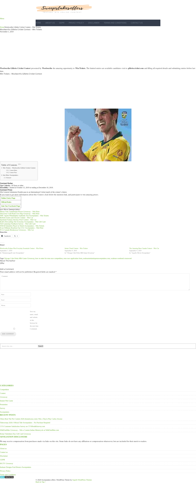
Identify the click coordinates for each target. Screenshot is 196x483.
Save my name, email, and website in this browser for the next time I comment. (34, 320)
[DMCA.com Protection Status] (7, 478)
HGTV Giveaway (6, 463)
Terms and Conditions (115, 23)
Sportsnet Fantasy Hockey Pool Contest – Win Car (18, 220)
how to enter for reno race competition (49, 258)
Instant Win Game (6, 401)
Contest (2, 393)
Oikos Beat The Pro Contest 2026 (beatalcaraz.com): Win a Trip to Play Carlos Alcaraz (31, 419)
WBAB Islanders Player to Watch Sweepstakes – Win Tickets (22, 226)
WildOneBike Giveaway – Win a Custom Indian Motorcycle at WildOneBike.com (29, 430)
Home (38, 23)
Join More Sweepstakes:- (11, 175)
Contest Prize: (13, 172)
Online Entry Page (8, 198)
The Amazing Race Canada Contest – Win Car (144, 248)
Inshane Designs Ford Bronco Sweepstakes (15, 467)
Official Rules (6, 202)
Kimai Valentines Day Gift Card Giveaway (15, 434)
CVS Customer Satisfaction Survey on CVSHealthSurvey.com (22, 426)
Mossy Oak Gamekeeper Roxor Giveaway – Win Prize (19, 212)
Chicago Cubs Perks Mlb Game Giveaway (19, 258)
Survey (2, 408)
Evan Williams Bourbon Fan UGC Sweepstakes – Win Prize (21, 228)
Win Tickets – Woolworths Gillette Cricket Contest (19, 168)
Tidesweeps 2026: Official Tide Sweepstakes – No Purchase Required (25, 423)
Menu (2, 18)
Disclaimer (93, 23)
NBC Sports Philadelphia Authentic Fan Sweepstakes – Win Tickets (24, 216)
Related (8, 178)
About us (50, 23)
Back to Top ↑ (41, 482)
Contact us (137, 23)
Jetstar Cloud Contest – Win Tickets (76, 248)
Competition (4, 390)
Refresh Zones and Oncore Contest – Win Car (16, 218)
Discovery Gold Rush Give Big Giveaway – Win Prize (19, 214)
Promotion (3, 404)
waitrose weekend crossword (121, 258)
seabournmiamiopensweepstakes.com (96, 258)
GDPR (61, 23)
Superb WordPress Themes (82, 480)
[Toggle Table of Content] (19, 164)
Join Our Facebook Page (10, 206)
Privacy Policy (76, 23)
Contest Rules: (13, 170)
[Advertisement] (98, 49)
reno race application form (73, 258)
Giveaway (3, 397)
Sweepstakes (4, 412)
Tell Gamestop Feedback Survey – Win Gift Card (17, 224)
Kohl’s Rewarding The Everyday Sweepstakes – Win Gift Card (22, 222)
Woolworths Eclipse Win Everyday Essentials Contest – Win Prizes (21, 248)
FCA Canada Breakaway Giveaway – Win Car (17, 230)
